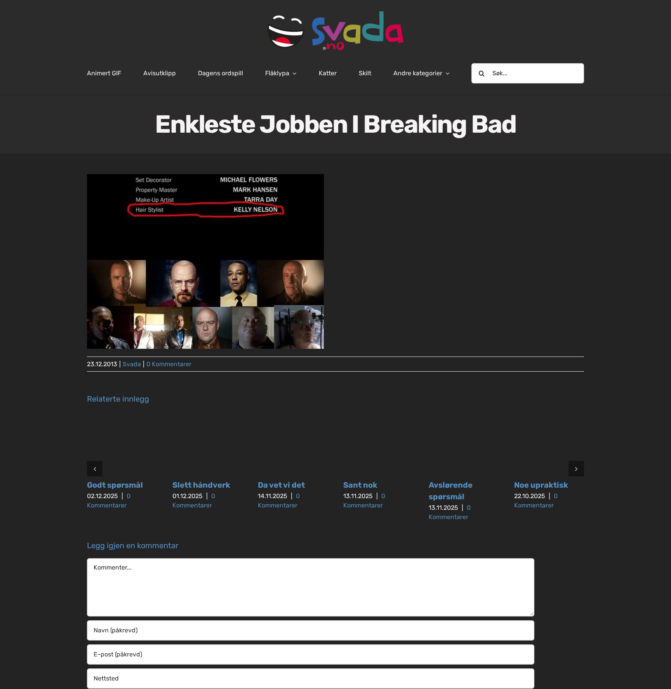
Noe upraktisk (541, 485)
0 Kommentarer (168, 364)
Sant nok (360, 485)
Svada (132, 364)
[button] (95, 468)
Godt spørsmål (115, 485)
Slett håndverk (201, 485)
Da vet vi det (281, 485)
